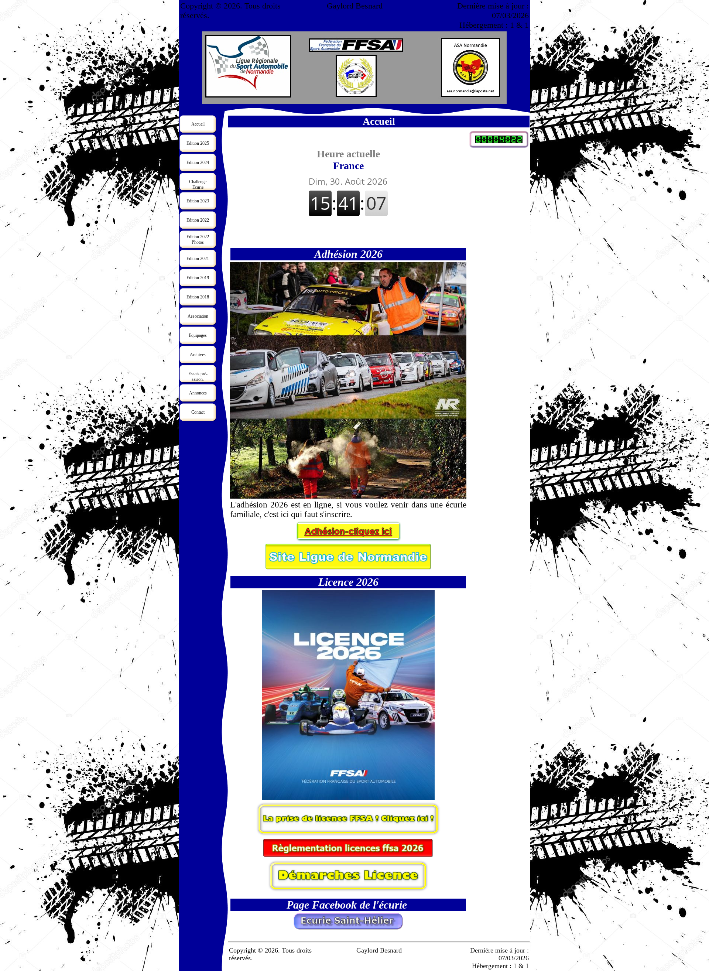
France (348, 159)
